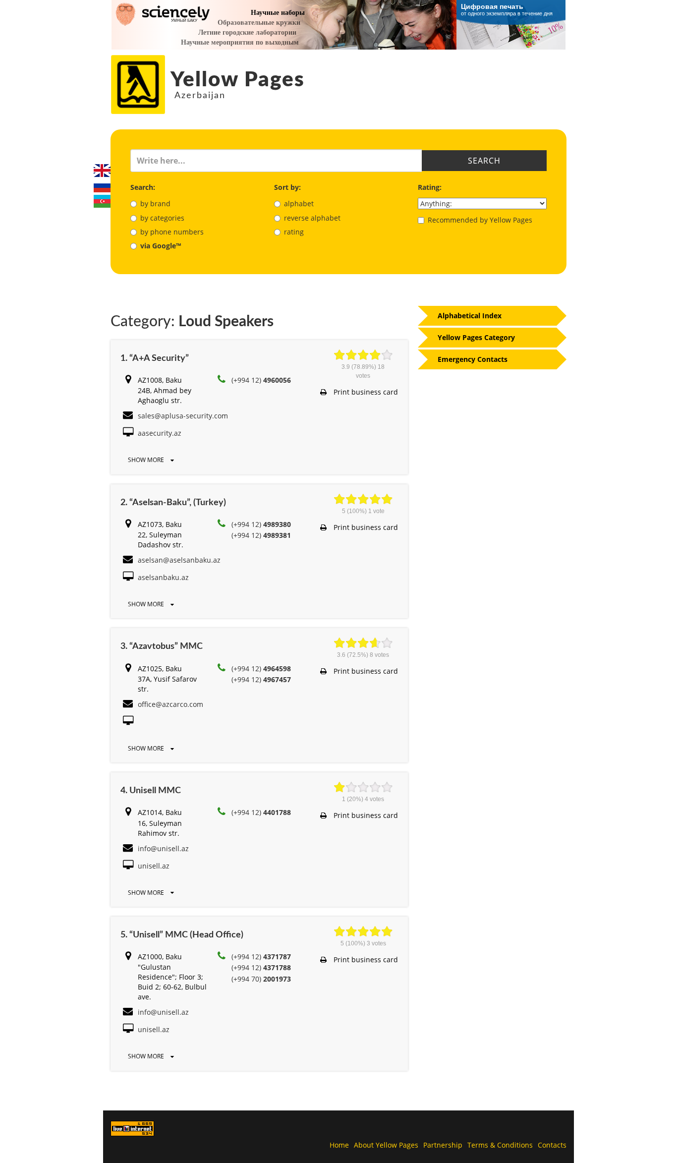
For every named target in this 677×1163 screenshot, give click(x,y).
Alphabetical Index (470, 315)
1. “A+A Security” (154, 358)
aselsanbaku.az (163, 577)
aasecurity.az (159, 433)
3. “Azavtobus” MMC (161, 646)
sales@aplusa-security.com (183, 415)
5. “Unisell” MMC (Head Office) (181, 934)
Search (484, 160)
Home (339, 1145)
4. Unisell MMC (150, 790)
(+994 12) (261, 380)
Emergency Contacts (473, 359)
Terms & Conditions (500, 1145)
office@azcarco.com (170, 704)
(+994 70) (261, 979)
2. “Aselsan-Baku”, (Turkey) (173, 502)
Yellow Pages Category (476, 337)
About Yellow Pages (386, 1145)
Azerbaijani (102, 201)
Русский (102, 185)
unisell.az (153, 866)
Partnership (442, 1145)
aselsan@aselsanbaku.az (179, 560)
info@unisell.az (163, 848)
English (102, 170)
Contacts (552, 1145)
